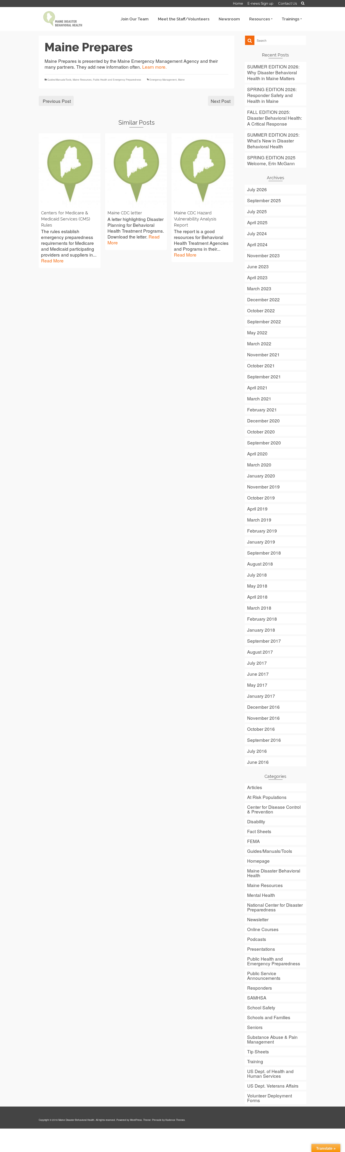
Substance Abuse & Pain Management (272, 1039)
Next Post (220, 101)
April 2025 (257, 222)
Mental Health (261, 895)
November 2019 (263, 486)
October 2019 (261, 497)
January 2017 (261, 696)
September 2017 (264, 641)
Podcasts (256, 939)
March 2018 (259, 607)
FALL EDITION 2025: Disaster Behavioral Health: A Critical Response (274, 118)
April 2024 (257, 244)
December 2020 (263, 420)
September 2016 (264, 740)
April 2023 (257, 277)
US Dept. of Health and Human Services (270, 1073)
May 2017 (257, 685)
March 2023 (259, 288)
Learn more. (154, 66)
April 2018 (257, 596)
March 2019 (259, 519)
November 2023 (263, 255)
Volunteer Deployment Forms (269, 1097)
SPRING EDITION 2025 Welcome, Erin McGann (271, 160)
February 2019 (262, 530)
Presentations (261, 949)
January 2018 (261, 629)
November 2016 (263, 718)
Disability (256, 821)
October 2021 (261, 365)
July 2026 (257, 189)
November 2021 (263, 354)
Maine (181, 79)
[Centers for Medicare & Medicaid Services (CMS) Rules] (69, 170)
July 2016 (257, 751)
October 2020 (261, 431)
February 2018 (262, 618)
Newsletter (257, 919)
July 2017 (257, 663)
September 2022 (264, 321)
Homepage (258, 860)
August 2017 (260, 652)
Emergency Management (163, 79)
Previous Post (57, 101)
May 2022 (257, 332)
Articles (254, 787)
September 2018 (264, 552)
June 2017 (258, 674)
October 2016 (261, 729)
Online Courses (263, 929)
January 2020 (261, 475)
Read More (52, 260)
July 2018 (257, 574)
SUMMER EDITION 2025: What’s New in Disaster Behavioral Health (273, 140)
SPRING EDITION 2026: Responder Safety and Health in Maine (272, 95)
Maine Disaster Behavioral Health (273, 872)
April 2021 (257, 387)
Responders (259, 987)
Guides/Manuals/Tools (59, 79)
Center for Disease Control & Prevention (274, 809)
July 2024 (257, 233)
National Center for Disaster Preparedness (275, 907)
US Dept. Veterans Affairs (273, 1085)
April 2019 (257, 508)
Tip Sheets (258, 1051)
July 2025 (257, 211)
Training (255, 1061)
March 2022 (259, 343)
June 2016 (258, 762)
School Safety (261, 1007)
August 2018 (260, 563)
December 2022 (263, 299)
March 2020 (259, 464)
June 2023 (258, 266)
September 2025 (264, 200)
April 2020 (257, 453)
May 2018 (257, 585)
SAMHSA (256, 997)
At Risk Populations (267, 797)
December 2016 (263, 707)
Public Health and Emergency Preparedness (117, 79)
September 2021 (264, 376)
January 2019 (261, 541)
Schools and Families (268, 1017)
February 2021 (262, 409)
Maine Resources (82, 79)
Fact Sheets (259, 831)
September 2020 (264, 442)
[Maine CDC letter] (136, 170)
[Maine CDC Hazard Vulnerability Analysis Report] (202, 170)
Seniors (255, 1027)
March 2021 (259, 398)
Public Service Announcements (263, 975)
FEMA (253, 841)
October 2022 (261, 310)
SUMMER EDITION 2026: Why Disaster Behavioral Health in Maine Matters (273, 72)
